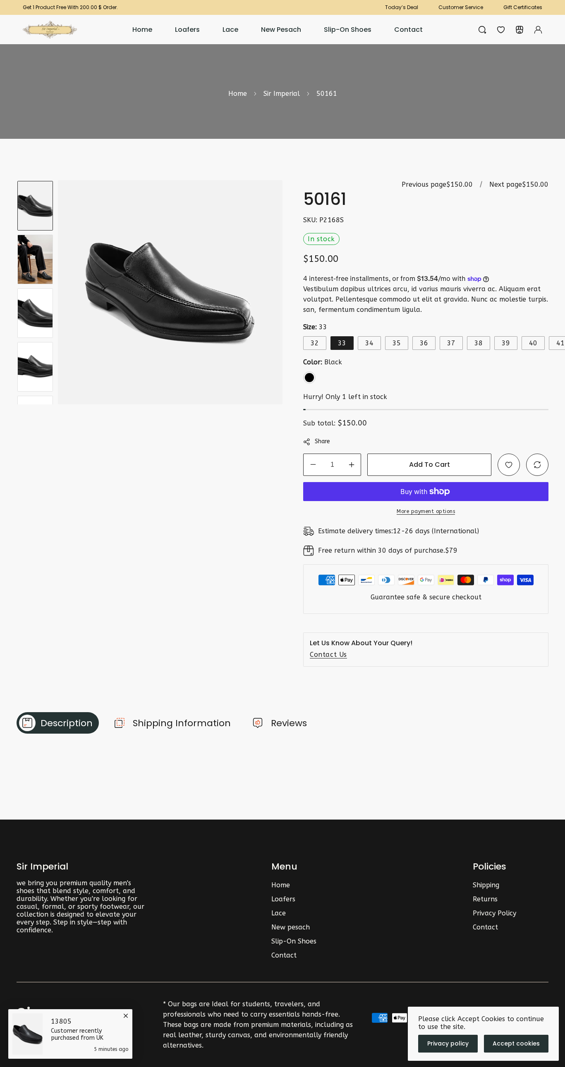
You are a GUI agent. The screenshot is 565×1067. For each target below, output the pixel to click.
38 (478, 343)
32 (315, 343)
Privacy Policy (494, 913)
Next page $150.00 (518, 184)
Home (237, 93)
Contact (284, 955)
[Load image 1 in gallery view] (35, 206)
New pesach (290, 927)
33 (342, 343)
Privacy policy (448, 1043)
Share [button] (322, 441)
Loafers (283, 899)
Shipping (486, 885)
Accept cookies (516, 1043)
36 (424, 343)
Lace (278, 913)
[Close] (126, 1014)
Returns (485, 899)
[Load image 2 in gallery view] (35, 259)
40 (533, 343)
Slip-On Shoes (293, 941)
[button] (519, 30)
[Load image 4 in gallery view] (35, 367)
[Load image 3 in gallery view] (35, 313)
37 (451, 343)
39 (506, 343)
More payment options (426, 511)
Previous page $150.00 (437, 184)
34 (369, 343)
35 (397, 343)
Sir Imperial (281, 93)
